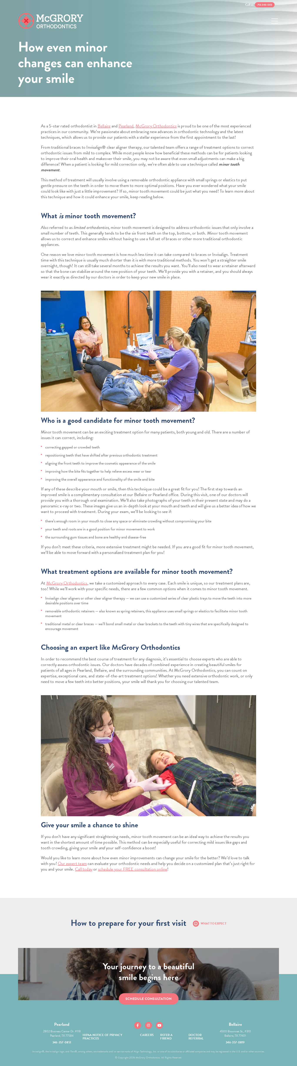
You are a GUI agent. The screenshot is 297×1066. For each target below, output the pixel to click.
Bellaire (104, 126)
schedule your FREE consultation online (132, 869)
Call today (83, 869)
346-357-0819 (235, 1042)
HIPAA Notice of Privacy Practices (102, 1037)
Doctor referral (196, 1037)
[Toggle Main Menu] (274, 21)
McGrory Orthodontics (156, 126)
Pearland (125, 126)
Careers (147, 1035)
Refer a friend (166, 1037)
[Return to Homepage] (50, 21)
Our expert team (72, 863)
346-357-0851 (61, 1042)
